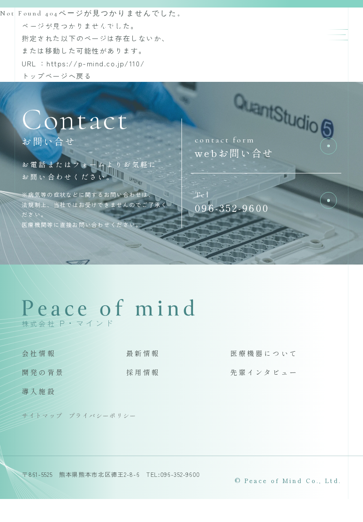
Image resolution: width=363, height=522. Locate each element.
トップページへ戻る (57, 76)
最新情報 (143, 353)
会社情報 (39, 353)
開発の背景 (43, 372)
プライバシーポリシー (103, 415)
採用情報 (143, 372)
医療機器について (264, 353)
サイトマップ (42, 415)
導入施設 (39, 391)
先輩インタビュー (264, 372)
